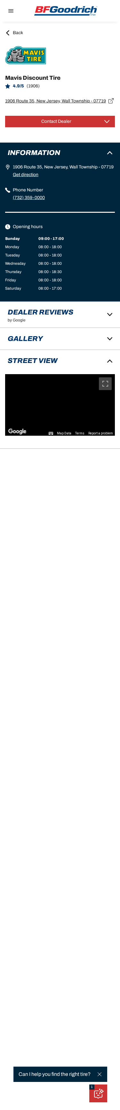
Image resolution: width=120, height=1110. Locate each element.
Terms (79, 433)
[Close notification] (99, 1074)
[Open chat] (98, 1093)
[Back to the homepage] (66, 11)
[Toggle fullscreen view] (105, 383)
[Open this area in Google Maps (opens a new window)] (17, 431)
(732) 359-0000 (29, 197)
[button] (91, 1087)
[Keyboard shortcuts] (51, 433)
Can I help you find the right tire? (55, 1074)
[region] (60, 405)
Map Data (64, 433)
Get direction (25, 174)
